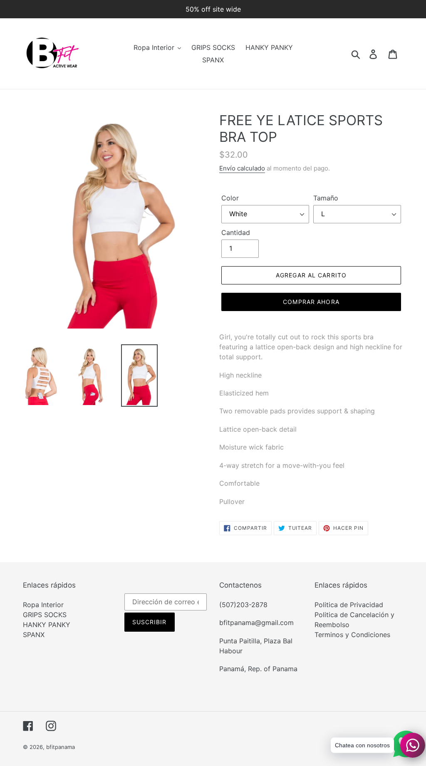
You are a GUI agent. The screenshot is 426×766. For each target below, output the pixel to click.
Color (230, 198)
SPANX (34, 634)
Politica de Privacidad (349, 604)
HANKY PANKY (46, 624)
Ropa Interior (43, 604)
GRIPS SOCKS (45, 614)
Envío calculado (242, 168)
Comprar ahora (311, 301)
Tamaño (325, 198)
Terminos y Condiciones (352, 634)
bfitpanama (60, 747)
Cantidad (235, 232)
